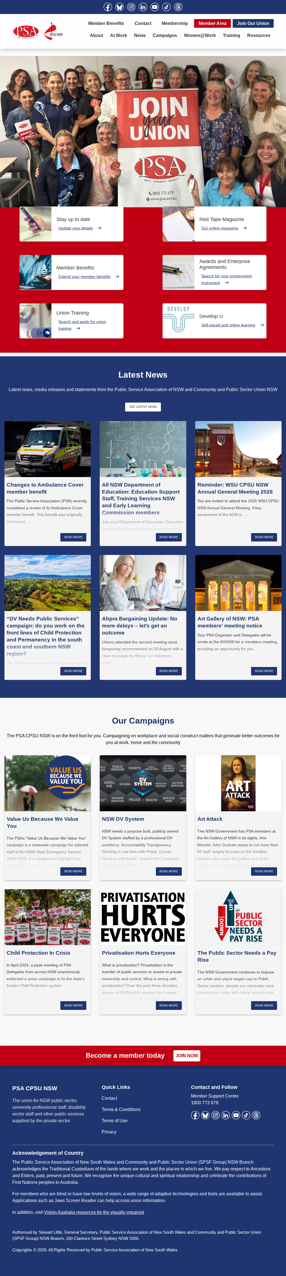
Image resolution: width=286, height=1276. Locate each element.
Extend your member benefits (84, 276)
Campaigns (165, 35)
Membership (175, 23)
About (96, 35)
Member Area (213, 23)
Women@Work (200, 35)
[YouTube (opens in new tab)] (155, 7)
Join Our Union (253, 23)
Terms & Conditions (121, 1109)
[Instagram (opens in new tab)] (131, 7)
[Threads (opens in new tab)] (178, 7)
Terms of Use (115, 1120)
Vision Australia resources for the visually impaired (94, 1212)
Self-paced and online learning (228, 325)
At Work (118, 35)
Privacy (109, 1131)
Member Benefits (106, 23)
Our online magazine (219, 228)
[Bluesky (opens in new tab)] (119, 7)
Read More (73, 537)
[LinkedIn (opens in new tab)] (143, 7)
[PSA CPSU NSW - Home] (38, 31)
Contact (143, 23)
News (140, 35)
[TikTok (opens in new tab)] (166, 7)
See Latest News (143, 406)
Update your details (75, 228)
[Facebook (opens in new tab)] (108, 7)
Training (231, 35)
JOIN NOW (187, 1055)
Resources (258, 35)
